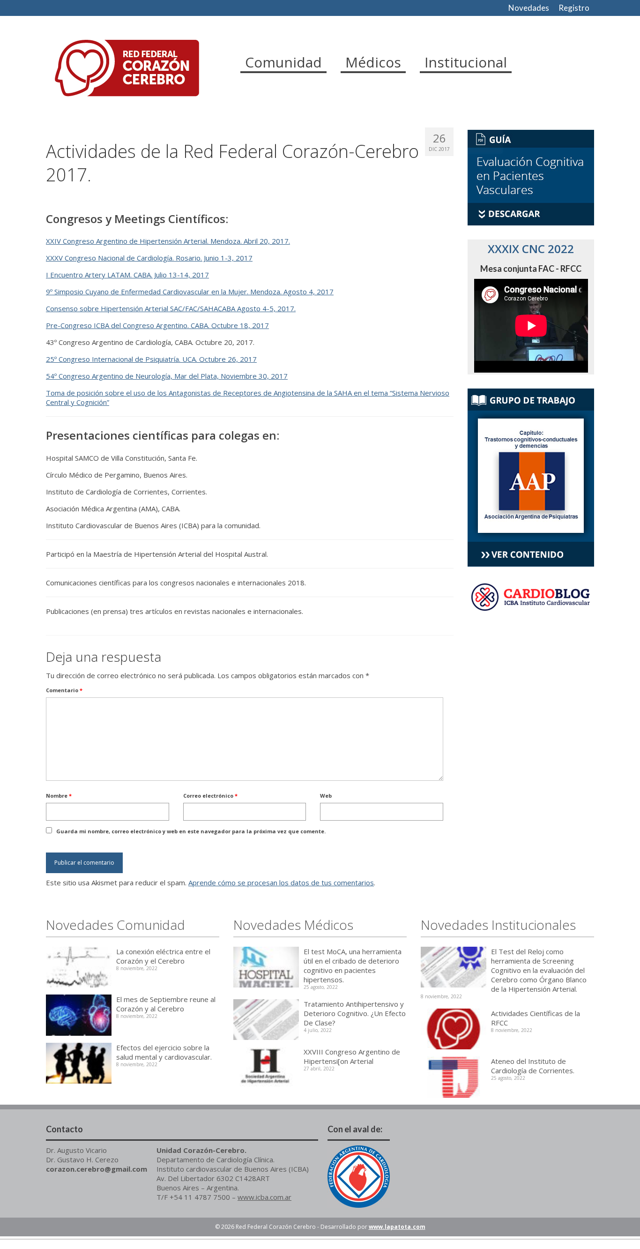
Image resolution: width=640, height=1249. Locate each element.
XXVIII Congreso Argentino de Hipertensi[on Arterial (352, 1056)
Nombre (59, 795)
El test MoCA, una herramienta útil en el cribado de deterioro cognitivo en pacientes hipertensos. (353, 965)
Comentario (64, 690)
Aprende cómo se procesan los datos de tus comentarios (281, 882)
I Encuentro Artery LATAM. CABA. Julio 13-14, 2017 (127, 274)
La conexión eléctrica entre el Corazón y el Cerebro (163, 956)
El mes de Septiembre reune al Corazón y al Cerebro (166, 1004)
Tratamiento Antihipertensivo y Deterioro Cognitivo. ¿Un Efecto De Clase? (355, 1013)
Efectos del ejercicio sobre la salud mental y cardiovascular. (164, 1052)
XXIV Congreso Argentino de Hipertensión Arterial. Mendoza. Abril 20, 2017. (168, 241)
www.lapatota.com (397, 1227)
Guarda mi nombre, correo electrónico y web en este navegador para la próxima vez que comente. (191, 831)
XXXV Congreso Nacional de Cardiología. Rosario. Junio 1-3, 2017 (149, 257)
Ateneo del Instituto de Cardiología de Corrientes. (532, 1065)
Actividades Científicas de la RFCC (535, 1018)
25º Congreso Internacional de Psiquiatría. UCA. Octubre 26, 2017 (151, 359)
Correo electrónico (210, 795)
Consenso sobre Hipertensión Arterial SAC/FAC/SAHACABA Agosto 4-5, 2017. (171, 308)
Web (326, 795)
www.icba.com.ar (264, 1197)
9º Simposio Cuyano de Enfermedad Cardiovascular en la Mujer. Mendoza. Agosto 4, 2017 (190, 291)
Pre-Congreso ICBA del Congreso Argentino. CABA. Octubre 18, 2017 (157, 325)
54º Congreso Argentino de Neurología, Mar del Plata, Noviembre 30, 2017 (167, 376)
